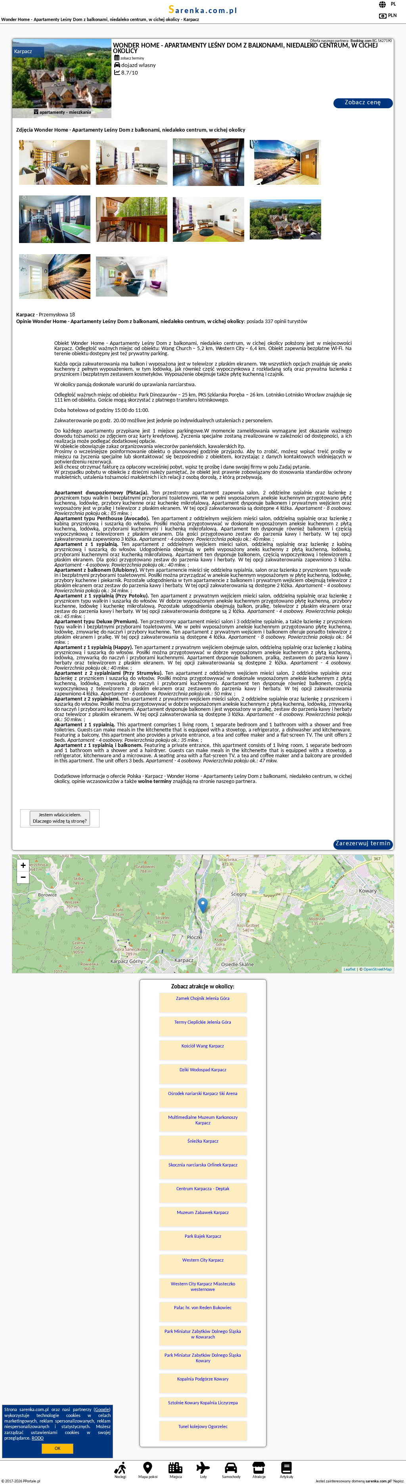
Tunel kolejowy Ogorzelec (203, 1427)
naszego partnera (235, 782)
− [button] (23, 877)
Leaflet (350, 969)
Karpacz (23, 52)
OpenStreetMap (378, 969)
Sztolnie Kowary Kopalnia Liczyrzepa (203, 1403)
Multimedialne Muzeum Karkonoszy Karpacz (202, 1120)
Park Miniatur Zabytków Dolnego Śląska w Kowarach (203, 1334)
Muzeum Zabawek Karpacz (203, 1212)
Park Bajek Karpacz (203, 1236)
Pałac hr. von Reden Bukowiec (203, 1308)
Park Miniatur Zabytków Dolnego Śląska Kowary (203, 1358)
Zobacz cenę (363, 103)
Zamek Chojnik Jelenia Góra (203, 998)
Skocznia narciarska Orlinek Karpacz (203, 1165)
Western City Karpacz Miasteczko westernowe (203, 1287)
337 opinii (275, 322)
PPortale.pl (31, 1481)
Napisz (398, 1481)
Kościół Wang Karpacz (203, 1046)
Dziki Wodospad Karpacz (203, 1070)
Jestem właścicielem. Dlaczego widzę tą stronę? (60, 818)
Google (102, 1409)
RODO (38, 1438)
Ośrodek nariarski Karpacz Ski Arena (202, 1093)
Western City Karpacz (203, 1260)
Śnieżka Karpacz (203, 1141)
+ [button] (23, 865)
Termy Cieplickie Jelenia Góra (202, 1022)
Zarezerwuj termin (363, 844)
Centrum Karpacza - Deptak (202, 1189)
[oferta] (36, 112)
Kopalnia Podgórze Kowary (202, 1379)
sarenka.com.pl (203, 11)
